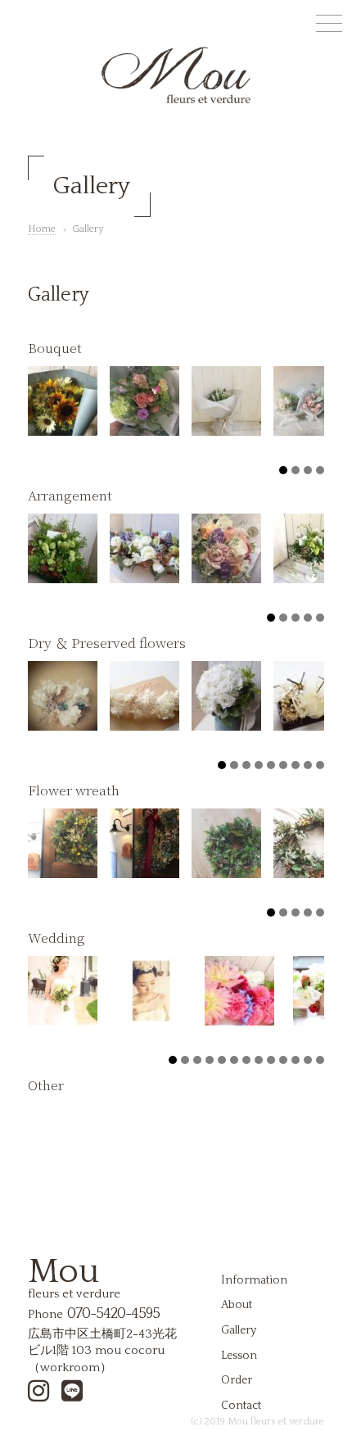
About (236, 1304)
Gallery (238, 1330)
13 (320, 1060)
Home (42, 229)
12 (308, 1060)
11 (295, 1060)
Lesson (239, 1355)
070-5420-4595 (113, 1314)
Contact (241, 1405)
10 (283, 1060)
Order (236, 1380)
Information (254, 1280)
